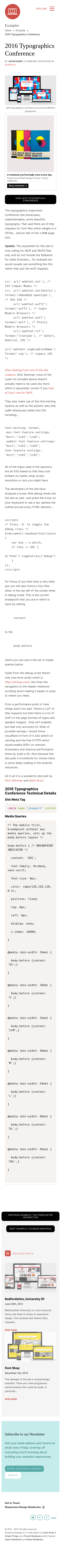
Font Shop (12, 1368)
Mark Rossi (36, 780)
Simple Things (11, 1536)
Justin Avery (48, 1532)
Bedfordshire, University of (24, 1299)
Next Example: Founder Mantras (31, 1228)
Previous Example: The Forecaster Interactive (30, 1216)
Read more (11, 1330)
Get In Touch (12, 1503)
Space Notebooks (13, 1539)
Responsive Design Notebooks (23, 1507)
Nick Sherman (14, 780)
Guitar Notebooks (34, 1539)
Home (8, 30)
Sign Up (13, 1475)
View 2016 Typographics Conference (30, 199)
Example (20, 30)
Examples (10, 64)
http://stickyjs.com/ (17, 682)
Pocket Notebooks (33, 1536)
